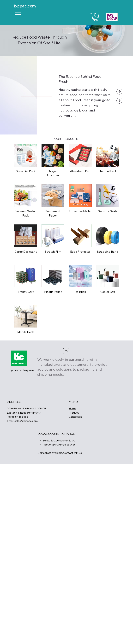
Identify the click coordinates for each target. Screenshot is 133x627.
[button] (95, 17)
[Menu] (18, 14)
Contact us (75, 416)
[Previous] (119, 91)
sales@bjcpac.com (26, 420)
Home (72, 408)
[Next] (119, 101)
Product (74, 412)
